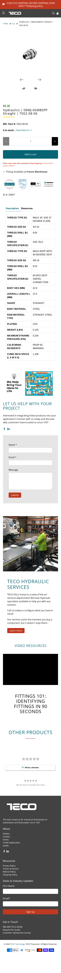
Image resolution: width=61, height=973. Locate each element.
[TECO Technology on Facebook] (4, 429)
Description (12, 208)
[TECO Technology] (28, 13)
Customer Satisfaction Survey (17, 932)
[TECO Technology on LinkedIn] (8, 429)
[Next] (39, 80)
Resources (27, 208)
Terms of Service (11, 868)
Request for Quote (11, 929)
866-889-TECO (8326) (12, 926)
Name (13, 444)
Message (13, 469)
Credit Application (11, 842)
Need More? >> (24, 130)
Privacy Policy (9, 865)
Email (12, 457)
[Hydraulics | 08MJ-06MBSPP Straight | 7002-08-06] (30, 54)
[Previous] (21, 80)
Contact (6, 836)
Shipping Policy (10, 874)
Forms (6, 839)
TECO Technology (17, 944)
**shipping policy (33, 6)
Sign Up (30, 911)
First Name (8, 886)
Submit (15, 495)
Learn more (16, 630)
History (6, 833)
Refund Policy (9, 871)
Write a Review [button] (32, 767)
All (13, 24)
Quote (6, 845)
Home (5, 24)
